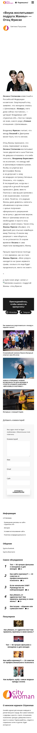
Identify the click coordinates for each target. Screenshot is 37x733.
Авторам (7, 528)
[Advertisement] (18, 50)
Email (9, 469)
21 (23, 580)
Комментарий (13, 439)
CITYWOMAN (7, 518)
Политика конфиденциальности (15, 535)
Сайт (9, 478)
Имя (9, 460)
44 (21, 569)
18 (28, 590)
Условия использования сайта (14, 531)
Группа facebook (8, 548)
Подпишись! (22, 2)
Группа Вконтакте (9, 552)
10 (20, 601)
